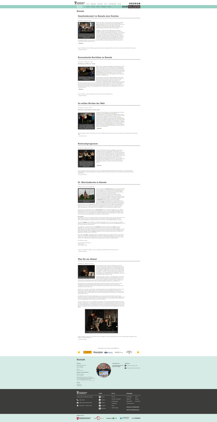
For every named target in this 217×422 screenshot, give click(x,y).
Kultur (136, 396)
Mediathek (103, 6)
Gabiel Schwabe (116, 48)
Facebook (103, 399)
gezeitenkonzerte (98, 48)
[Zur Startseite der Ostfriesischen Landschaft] (80, 2)
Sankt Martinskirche (105, 249)
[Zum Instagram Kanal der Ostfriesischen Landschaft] (132, 4)
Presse (105, 3)
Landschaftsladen (112, 3)
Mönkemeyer (108, 93)
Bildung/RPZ (129, 401)
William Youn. (105, 74)
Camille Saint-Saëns (105, 171)
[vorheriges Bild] (79, 352)
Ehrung (133, 133)
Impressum (129, 407)
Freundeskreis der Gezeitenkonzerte (108, 113)
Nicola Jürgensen (120, 170)
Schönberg (122, 48)
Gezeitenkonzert (109, 133)
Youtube (103, 402)
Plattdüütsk (137, 401)
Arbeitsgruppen (115, 401)
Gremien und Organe (116, 399)
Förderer (98, 6)
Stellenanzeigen (115, 407)
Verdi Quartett (107, 48)
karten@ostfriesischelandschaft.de (133, 368)
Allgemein (84, 48)
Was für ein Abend (87, 259)
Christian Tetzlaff (109, 336)
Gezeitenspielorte (85, 249)
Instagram (103, 405)
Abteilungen (93, 3)
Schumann (100, 93)
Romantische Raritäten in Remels (95, 57)
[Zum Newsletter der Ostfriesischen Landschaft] (137, 4)
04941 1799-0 (82, 399)
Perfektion (132, 336)
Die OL (87, 3)
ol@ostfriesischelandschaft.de (85, 402)
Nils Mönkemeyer (99, 71)
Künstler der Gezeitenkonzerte (91, 133)
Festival (88, 6)
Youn (112, 93)
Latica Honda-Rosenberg (128, 170)
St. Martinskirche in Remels (92, 182)
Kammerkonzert (116, 336)
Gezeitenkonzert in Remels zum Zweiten (98, 16)
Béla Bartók (108, 170)
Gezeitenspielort (112, 249)
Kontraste (111, 171)
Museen (137, 399)
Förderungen (100, 3)
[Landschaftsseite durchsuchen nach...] (139, 4)
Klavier (114, 133)
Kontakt (119, 3)
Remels (103, 48)
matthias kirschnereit (127, 171)
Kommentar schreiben (83, 49)
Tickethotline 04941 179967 (132, 365)
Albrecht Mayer (129, 133)
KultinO (102, 396)
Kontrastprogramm (88, 143)
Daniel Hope (107, 71)
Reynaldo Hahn (114, 170)
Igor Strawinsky (88, 171)
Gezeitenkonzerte (109, 123)
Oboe (125, 133)
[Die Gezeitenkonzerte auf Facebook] (127, 6)
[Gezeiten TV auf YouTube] (125, 6)
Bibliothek (129, 399)
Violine (119, 171)
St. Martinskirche (118, 189)
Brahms (111, 48)
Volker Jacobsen (133, 48)
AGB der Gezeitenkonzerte (133, 409)
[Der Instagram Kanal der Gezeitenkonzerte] (123, 6)
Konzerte (93, 6)
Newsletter (103, 408)
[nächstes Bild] (138, 352)
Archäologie (129, 396)
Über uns (114, 396)
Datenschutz (136, 407)
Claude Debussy (99, 171)
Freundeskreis (121, 133)
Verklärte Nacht (127, 48)
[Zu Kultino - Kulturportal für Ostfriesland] (130, 4)
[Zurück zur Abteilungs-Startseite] (81, 6)
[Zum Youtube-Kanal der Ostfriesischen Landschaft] (133, 4)
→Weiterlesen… (81, 43)
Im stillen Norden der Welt (91, 103)
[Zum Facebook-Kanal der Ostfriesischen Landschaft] (135, 4)
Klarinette (115, 171)
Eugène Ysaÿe (93, 171)
